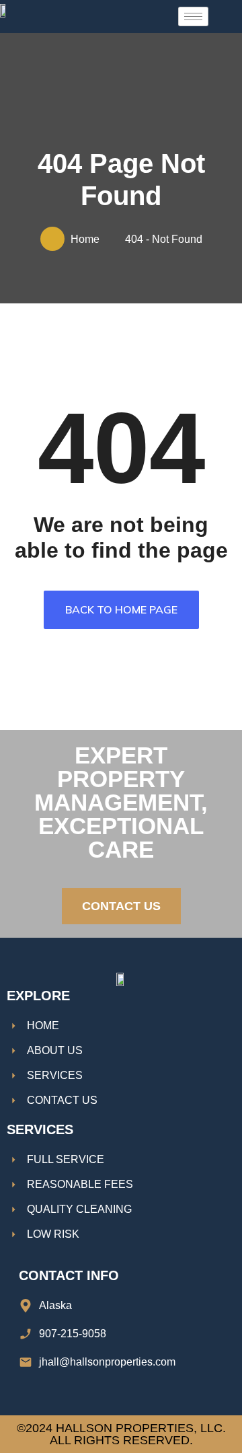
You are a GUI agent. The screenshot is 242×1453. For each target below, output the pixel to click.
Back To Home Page (121, 609)
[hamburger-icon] (193, 16)
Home (88, 239)
